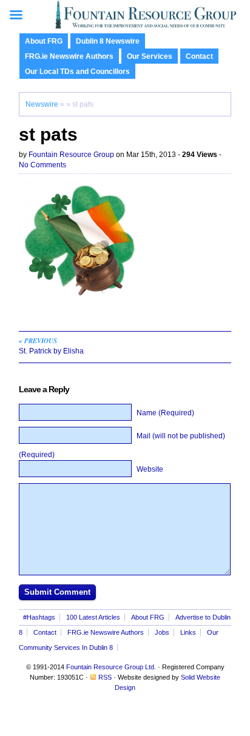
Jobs (162, 632)
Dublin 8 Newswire (108, 41)
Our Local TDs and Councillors (77, 71)
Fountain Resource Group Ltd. (111, 667)
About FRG (43, 41)
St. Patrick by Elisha (51, 345)
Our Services (149, 56)
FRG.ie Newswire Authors (69, 56)
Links (188, 632)
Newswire (41, 104)
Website (150, 469)
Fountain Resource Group (71, 154)
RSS (105, 677)
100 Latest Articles (93, 617)
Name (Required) (165, 413)
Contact (199, 56)
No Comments (42, 165)
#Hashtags (39, 617)
